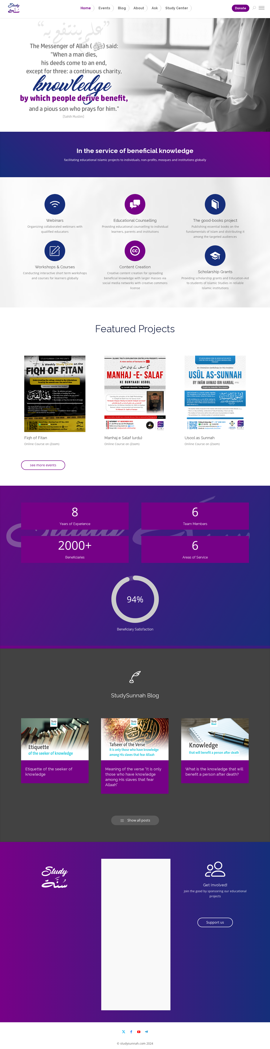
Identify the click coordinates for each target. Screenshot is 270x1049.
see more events (43, 465)
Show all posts (135, 820)
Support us (215, 922)
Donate (240, 8)
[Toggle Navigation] (262, 8)
